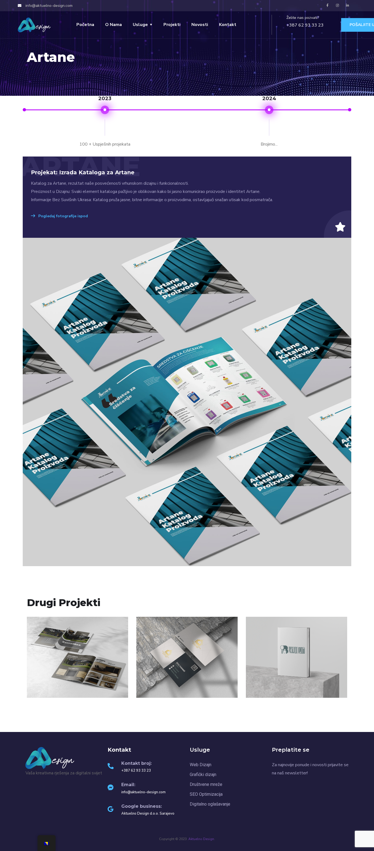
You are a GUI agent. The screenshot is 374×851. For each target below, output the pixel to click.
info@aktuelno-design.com (143, 792)
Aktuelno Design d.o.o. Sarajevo (147, 813)
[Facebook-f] (327, 5)
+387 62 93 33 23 (305, 25)
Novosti (199, 25)
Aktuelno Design (201, 839)
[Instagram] (337, 5)
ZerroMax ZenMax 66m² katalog (77, 690)
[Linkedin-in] (347, 5)
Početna (85, 25)
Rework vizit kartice (187, 694)
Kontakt (227, 25)
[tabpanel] (187, 402)
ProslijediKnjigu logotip (296, 694)
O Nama (113, 25)
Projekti (171, 25)
